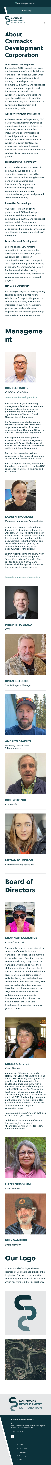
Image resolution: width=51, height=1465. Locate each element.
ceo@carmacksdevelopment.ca (21, 397)
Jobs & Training (21, 3)
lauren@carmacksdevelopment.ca (22, 577)
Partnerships (23, 1456)
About (21, 1445)
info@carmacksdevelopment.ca (23, 1419)
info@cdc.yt (27, 10)
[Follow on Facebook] (44, 23)
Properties (22, 1452)
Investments (23, 1448)
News (20, 1460)
